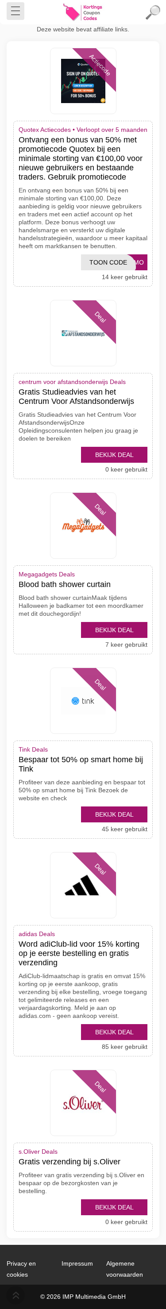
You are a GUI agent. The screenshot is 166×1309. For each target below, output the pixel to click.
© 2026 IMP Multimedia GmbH (83, 1296)
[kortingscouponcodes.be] (83, 12)
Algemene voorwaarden (124, 1269)
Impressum (77, 1263)
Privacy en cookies (21, 1269)
